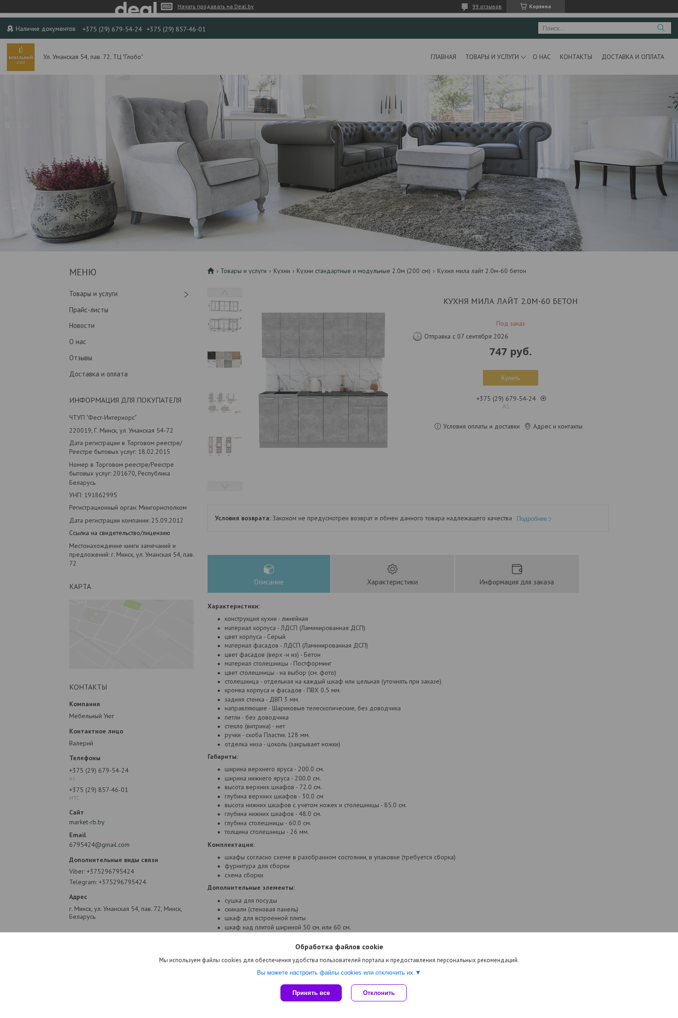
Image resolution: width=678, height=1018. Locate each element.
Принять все (311, 992)
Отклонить (379, 992)
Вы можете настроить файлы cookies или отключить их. (336, 972)
